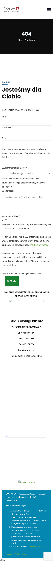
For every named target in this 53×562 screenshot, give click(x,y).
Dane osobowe (26, 454)
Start (20, 40)
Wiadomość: (8, 191)
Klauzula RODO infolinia (16, 554)
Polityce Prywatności (37, 546)
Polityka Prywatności (26, 451)
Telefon (6, 157)
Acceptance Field (11, 216)
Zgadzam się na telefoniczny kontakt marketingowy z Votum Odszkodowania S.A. (26, 226)
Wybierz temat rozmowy (14, 168)
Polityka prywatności (40, 245)
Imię (5, 116)
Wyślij (12, 280)
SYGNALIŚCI (11, 494)
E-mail (6, 138)
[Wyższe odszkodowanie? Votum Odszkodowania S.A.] (11, 9)
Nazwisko (7, 127)
